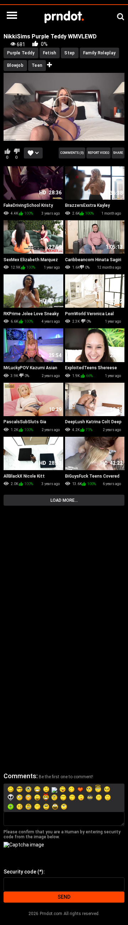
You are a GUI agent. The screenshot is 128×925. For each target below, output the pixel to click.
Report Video (98, 153)
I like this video (7, 151)
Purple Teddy (21, 52)
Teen (37, 65)
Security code (20, 872)
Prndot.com (51, 913)
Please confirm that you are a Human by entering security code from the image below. (62, 834)
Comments (20, 776)
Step (69, 52)
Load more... (64, 500)
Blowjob (15, 65)
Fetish (50, 52)
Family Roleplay (99, 52)
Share (118, 153)
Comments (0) (72, 153)
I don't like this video (16, 151)
